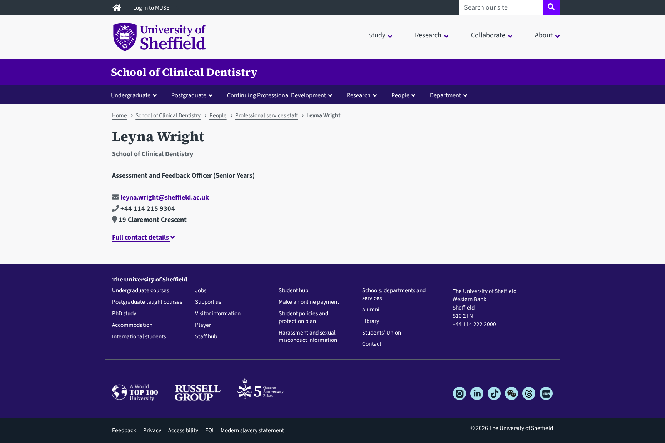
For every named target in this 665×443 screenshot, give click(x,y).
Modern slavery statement (252, 430)
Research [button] (428, 35)
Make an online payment (309, 302)
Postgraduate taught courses (147, 302)
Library (370, 321)
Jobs (200, 291)
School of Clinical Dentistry (184, 72)
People (218, 115)
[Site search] (551, 7)
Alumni (370, 310)
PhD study (124, 314)
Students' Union (381, 333)
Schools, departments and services (394, 294)
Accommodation (132, 325)
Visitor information (218, 314)
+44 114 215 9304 (147, 208)
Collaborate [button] (488, 35)
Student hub (293, 291)
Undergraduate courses (140, 291)
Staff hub (206, 337)
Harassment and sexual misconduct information (308, 337)
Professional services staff (266, 115)
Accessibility (183, 430)
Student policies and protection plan (303, 317)
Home (119, 115)
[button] (135, 95)
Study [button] (376, 35)
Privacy (152, 430)
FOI (209, 430)
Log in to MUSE (151, 7)
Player (203, 325)
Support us (208, 302)
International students (139, 337)
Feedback (124, 430)
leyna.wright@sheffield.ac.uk (164, 197)
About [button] (544, 35)
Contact (371, 344)
